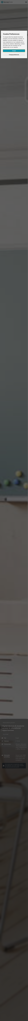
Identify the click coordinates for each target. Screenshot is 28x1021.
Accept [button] (14, 50)
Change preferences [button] (14, 54)
